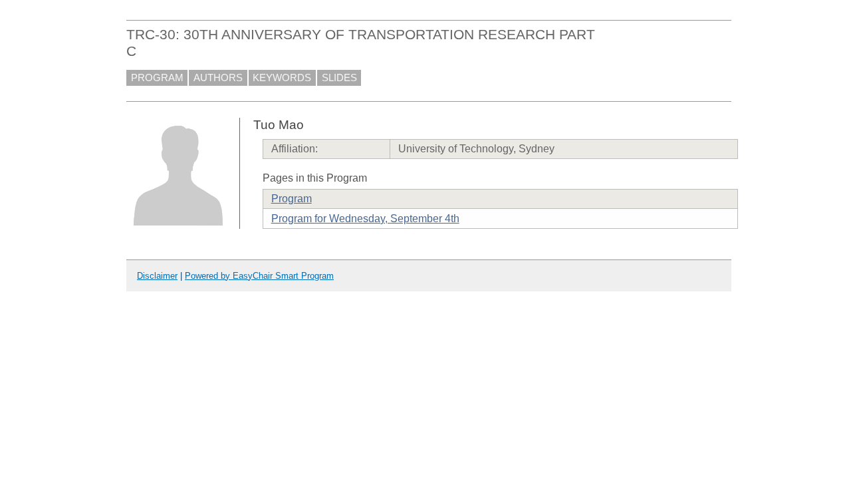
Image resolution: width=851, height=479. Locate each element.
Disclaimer (157, 276)
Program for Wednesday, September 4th (365, 218)
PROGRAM (157, 78)
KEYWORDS (282, 78)
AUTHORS (218, 78)
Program (291, 198)
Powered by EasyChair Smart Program (259, 276)
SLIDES (339, 78)
